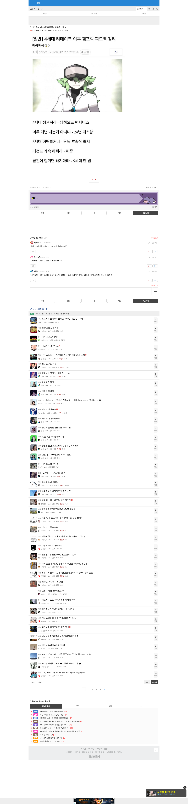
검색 (146, 682)
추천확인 (33, 187)
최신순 (46, 238)
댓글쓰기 (146, 213)
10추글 (143, 14)
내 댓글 (94, 14)
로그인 (83, 749)
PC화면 (91, 749)
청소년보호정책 (98, 752)
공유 (147, 187)
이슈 (142, 706)
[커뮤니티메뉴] (31, 3)
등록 (155, 291)
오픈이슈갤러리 (36, 9)
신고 (40, 187)
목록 (42, 213)
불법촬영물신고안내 (114, 752)
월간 (110, 706)
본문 (68, 213)
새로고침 (155, 238)
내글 (45, 14)
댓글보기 (146, 301)
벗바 (33, 30)
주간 (78, 706)
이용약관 (69, 752)
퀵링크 (99, 749)
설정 (106, 749)
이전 (94, 213)
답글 (33, 251)
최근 (33, 682)
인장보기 (37, 207)
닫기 (184, 787)
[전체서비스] (156, 2)
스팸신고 (48, 187)
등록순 (41, 238)
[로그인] (151, 2)
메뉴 (31, 207)
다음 (119, 213)
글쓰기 (157, 9)
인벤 (38, 3)
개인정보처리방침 (82, 752)
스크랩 (154, 187)
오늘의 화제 (46, 706)
